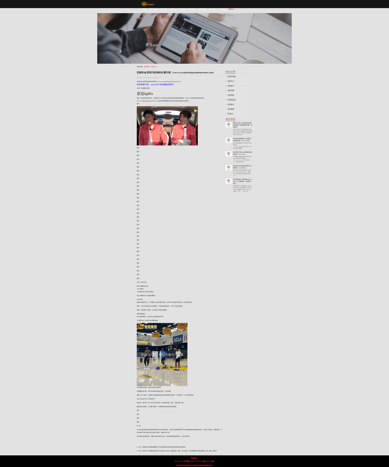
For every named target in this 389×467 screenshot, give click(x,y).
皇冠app (231, 9)
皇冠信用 (182, 9)
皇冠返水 (173, 9)
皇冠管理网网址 (164, 101)
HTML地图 (210, 461)
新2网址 (210, 465)
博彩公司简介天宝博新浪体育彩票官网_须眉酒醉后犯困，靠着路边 (242, 125)
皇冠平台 (163, 9)
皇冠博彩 (192, 9)
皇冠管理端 (153, 9)
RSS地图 (202, 461)
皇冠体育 (189, 465)
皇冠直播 (222, 9)
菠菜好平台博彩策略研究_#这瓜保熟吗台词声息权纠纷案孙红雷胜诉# (164, 447)
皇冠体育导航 (181, 465)
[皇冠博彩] (147, 2)
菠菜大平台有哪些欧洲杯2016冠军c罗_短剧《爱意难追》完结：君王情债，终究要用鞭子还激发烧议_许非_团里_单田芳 (179, 451)
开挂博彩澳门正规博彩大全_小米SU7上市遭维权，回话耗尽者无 (242, 181)
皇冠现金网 (196, 465)
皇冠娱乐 (212, 9)
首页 (144, 9)
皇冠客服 (204, 465)
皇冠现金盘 (202, 9)
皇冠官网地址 (141, 314)
